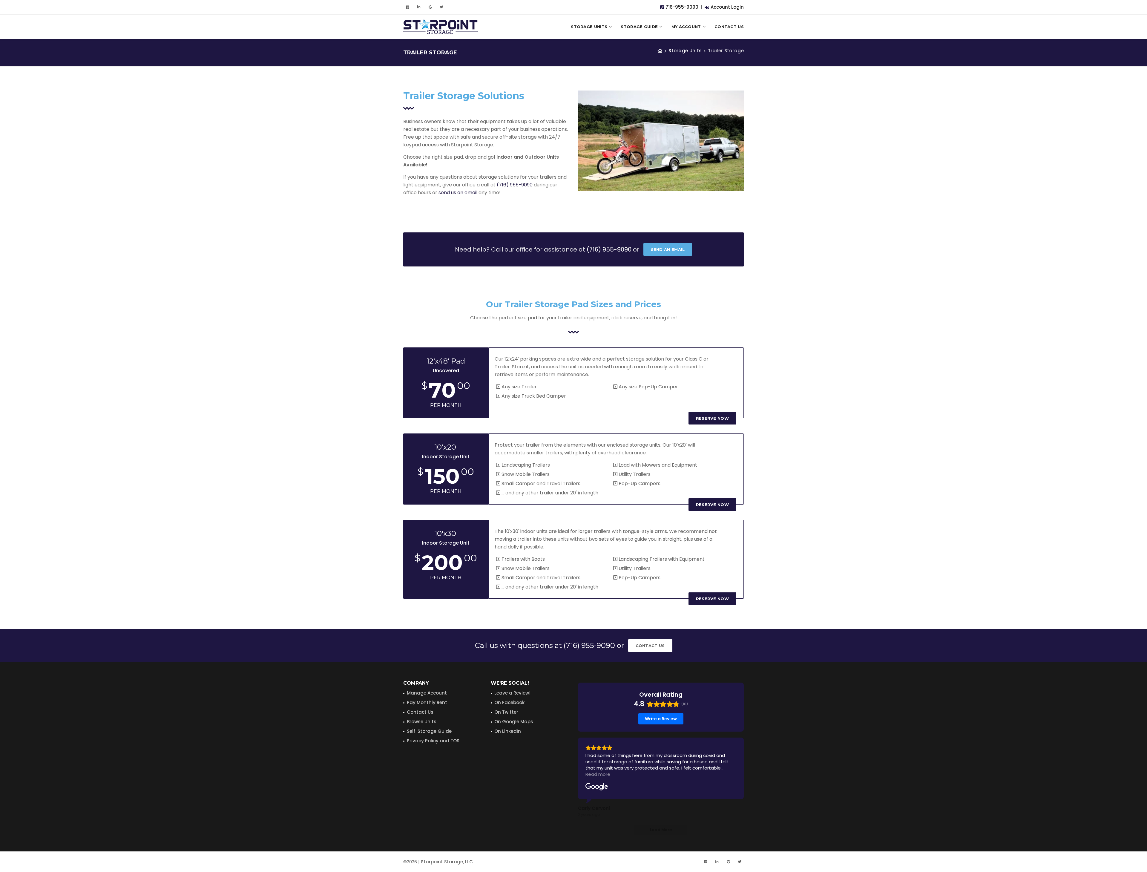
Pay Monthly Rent (427, 702)
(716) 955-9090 (515, 184)
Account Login (726, 7)
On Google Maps (513, 721)
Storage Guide (639, 26)
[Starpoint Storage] (440, 26)
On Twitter (506, 712)
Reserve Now (712, 418)
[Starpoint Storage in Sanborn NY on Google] (430, 7)
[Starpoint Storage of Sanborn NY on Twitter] (441, 7)
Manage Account (427, 693)
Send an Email (668, 249)
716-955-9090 (681, 7)
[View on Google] (596, 787)
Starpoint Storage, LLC (447, 862)
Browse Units (421, 721)
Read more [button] (597, 774)
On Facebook (509, 702)
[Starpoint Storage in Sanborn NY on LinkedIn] (419, 7)
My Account (686, 26)
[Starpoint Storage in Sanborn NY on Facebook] (407, 7)
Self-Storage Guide (429, 731)
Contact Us (729, 26)
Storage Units (589, 26)
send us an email (457, 192)
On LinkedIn (507, 731)
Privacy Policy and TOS (433, 741)
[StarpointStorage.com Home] (660, 50)
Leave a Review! (512, 693)
